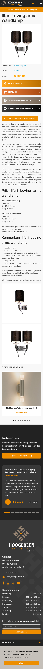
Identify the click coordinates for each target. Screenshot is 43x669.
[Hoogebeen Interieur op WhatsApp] (30, 3)
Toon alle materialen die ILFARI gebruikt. (19, 118)
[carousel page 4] (21, 512)
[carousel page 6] (29, 512)
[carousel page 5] (25, 512)
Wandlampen (20, 65)
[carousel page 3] (17, 512)
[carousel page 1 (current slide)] (7, 512)
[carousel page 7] (33, 512)
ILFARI (16, 70)
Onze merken (8, 642)
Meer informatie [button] (21, 657)
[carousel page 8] (37, 512)
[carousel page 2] (12, 512)
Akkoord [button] (22, 663)
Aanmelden (22, 632)
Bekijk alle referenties (20, 456)
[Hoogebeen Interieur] (11, 3)
